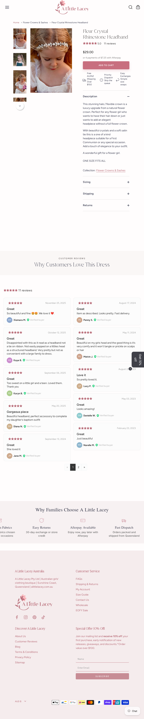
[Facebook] (17, 617)
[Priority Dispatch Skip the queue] (106, 79)
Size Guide (82, 594)
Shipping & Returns (87, 584)
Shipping (88, 193)
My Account (83, 589)
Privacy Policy (23, 657)
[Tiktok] (43, 617)
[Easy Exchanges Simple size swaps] (123, 79)
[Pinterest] (34, 617)
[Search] (130, 7)
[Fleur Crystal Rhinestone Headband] (19, 38)
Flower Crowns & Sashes (110, 170)
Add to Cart (106, 65)
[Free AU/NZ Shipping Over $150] (89, 79)
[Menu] (6, 7)
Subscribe (102, 676)
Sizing (86, 182)
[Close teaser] (130, 368)
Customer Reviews (26, 641)
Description (90, 96)
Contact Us (82, 600)
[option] (20, 38)
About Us (20, 636)
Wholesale (82, 605)
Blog (17, 646)
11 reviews (110, 43)
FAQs (79, 579)
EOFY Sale (82, 610)
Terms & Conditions (26, 652)
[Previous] (20, 29)
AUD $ (18, 701)
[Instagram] (26, 617)
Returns (87, 205)
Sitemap (20, 662)
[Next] (20, 106)
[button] (138, 359)
